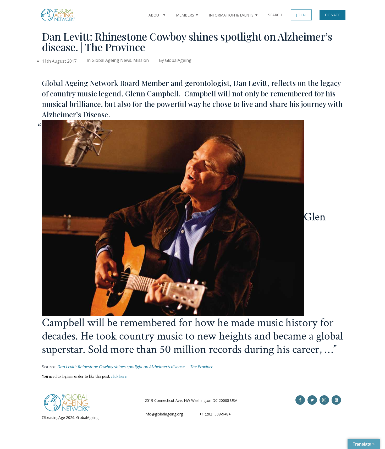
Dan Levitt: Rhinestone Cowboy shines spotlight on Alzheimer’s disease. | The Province (135, 367)
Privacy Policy (111, 417)
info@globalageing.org (164, 414)
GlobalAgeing (178, 60)
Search (275, 14)
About (154, 15)
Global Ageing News (111, 60)
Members (185, 15)
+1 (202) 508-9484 (214, 414)
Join (301, 14)
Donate (332, 14)
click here (119, 376)
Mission (141, 60)
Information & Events (231, 15)
